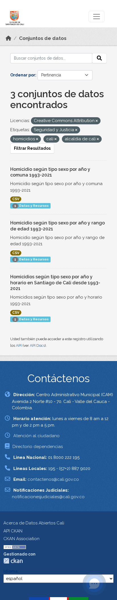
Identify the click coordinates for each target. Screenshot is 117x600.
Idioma (10, 571)
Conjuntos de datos (42, 38)
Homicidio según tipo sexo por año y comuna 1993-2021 (50, 172)
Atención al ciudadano (36, 435)
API (19, 345)
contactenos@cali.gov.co (53, 479)
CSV (15, 199)
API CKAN (12, 531)
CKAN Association (21, 538)
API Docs (37, 345)
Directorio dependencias (37, 446)
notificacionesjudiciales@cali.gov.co (48, 496)
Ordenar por (22, 75)
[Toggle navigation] (97, 16)
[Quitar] (97, 121)
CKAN (13, 561)
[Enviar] (99, 58)
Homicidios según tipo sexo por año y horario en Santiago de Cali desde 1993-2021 (55, 282)
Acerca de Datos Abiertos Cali (33, 523)
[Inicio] (8, 38)
